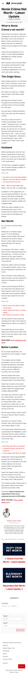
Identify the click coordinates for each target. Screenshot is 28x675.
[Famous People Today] (14, 3)
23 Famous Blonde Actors (11, 182)
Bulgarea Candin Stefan (14, 19)
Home (2, 539)
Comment (4, 603)
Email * (5, 623)
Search (5, 663)
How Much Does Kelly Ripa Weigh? (14, 177)
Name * (5, 616)
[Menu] (3, 3)
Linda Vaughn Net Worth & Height (14, 453)
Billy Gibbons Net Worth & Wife (13, 315)
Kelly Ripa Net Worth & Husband (14, 446)
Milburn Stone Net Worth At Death (14, 179)
